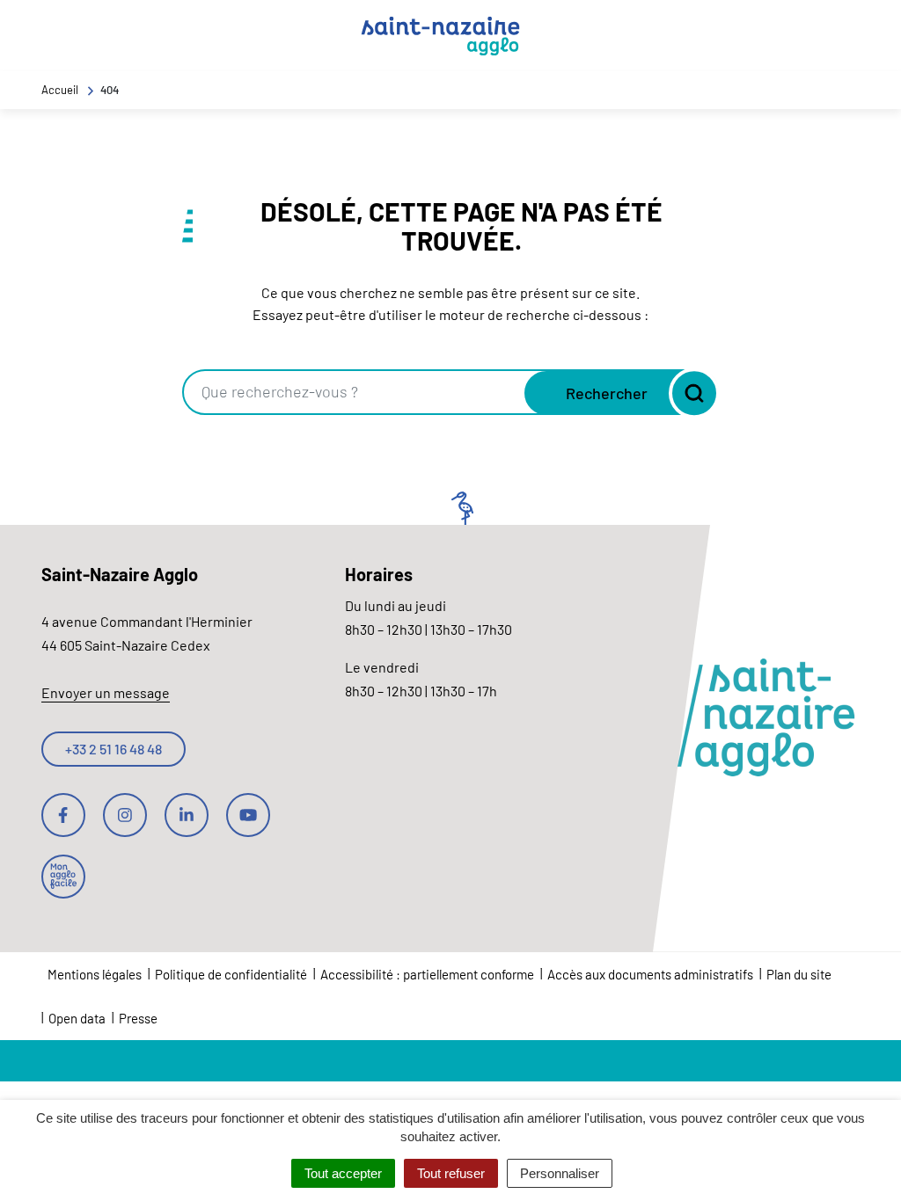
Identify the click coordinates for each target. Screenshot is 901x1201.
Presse (138, 1018)
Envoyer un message (105, 692)
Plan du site (798, 974)
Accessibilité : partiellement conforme (427, 974)
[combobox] (355, 392)
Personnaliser (559, 1173)
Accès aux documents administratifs (650, 974)
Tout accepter (343, 1173)
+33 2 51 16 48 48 (113, 748)
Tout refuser (451, 1173)
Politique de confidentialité (231, 974)
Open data (77, 1018)
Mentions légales (95, 974)
